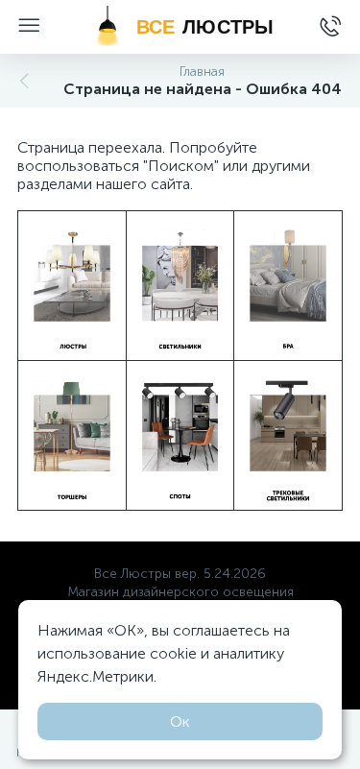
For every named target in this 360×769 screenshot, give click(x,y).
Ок (180, 721)
